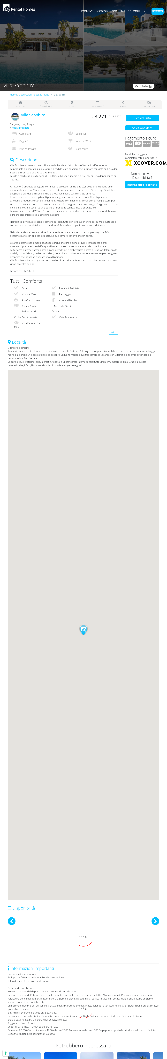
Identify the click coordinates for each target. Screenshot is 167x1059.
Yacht (114, 11)
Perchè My (86, 11)
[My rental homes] (25, 9)
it (145, 11)
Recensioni (149, 106)
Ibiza (46, 94)
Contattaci (157, 11)
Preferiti (135, 11)
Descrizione (46, 106)
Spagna (38, 94)
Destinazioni (102, 11)
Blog (122, 11)
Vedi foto (20, 106)
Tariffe (123, 106)
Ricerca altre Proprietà (142, 184)
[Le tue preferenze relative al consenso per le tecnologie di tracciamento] (6, 1053)
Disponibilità (97, 106)
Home (13, 94)
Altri (113, 332)
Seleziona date (142, 128)
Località (72, 106)
